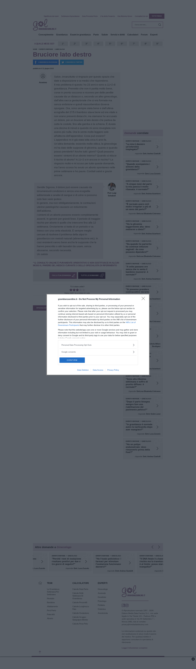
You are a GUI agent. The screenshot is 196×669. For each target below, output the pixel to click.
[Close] (144, 299)
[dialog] (98, 334)
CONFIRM (72, 360)
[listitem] (98, 345)
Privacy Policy (113, 370)
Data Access (98, 370)
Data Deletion (83, 370)
